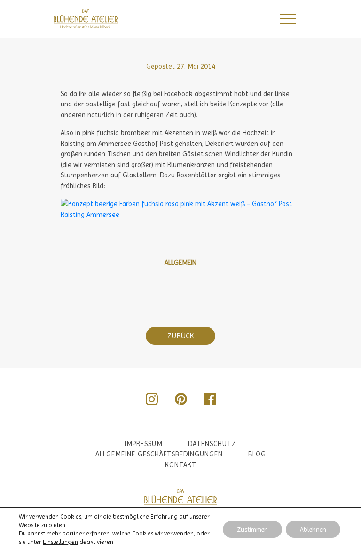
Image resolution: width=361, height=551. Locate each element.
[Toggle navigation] (288, 19)
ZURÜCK (180, 335)
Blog (257, 454)
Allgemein (180, 262)
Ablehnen (313, 529)
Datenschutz (212, 443)
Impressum (144, 443)
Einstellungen (60, 541)
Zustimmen (252, 529)
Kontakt (180, 465)
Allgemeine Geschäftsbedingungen (159, 454)
